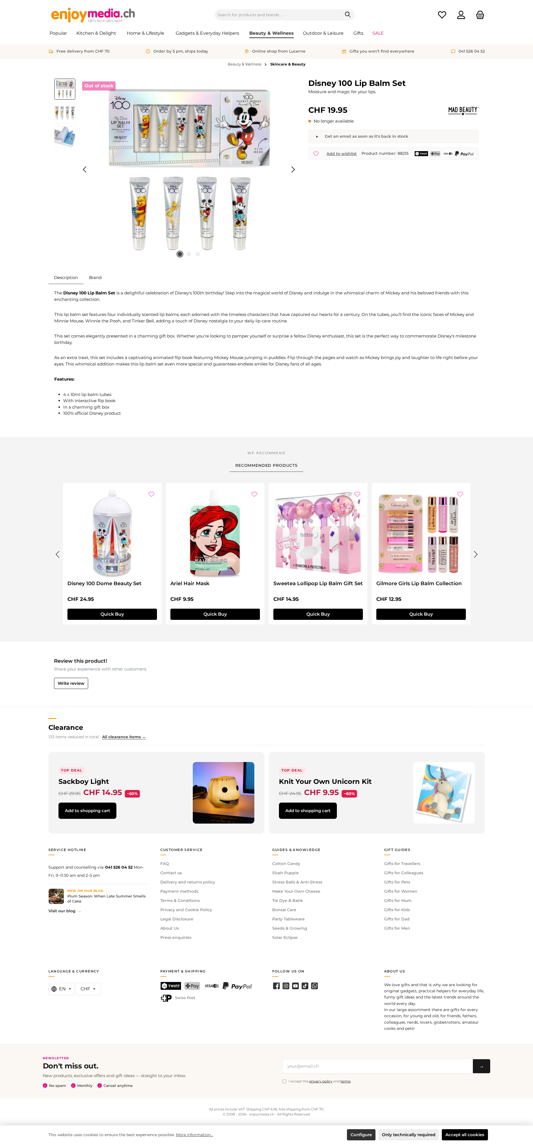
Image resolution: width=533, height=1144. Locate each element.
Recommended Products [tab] (266, 465)
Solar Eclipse (285, 937)
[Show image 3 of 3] (198, 254)
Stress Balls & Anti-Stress (297, 882)
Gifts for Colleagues (403, 873)
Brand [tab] (95, 277)
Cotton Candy (286, 863)
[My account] (461, 15)
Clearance (65, 727)
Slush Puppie (285, 873)
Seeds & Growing (289, 928)
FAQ (164, 863)
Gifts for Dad (397, 919)
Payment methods (179, 891)
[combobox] (278, 14)
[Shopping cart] (478, 15)
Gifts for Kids (397, 910)
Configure (361, 1134)
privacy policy (320, 1081)
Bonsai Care (284, 910)
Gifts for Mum (398, 900)
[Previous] (85, 169)
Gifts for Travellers (402, 863)
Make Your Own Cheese (296, 891)
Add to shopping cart (87, 810)
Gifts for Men (397, 928)
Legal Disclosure (176, 919)
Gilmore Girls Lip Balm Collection (419, 583)
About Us (169, 928)
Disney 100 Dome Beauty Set (104, 583)
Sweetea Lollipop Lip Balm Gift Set (318, 583)
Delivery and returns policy (187, 882)
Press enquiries (175, 937)
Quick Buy (112, 614)
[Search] (347, 14)
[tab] (65, 277)
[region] (176, 170)
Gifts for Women (400, 891)
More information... (194, 1134)
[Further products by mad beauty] (463, 111)
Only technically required (408, 1134)
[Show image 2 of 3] (189, 254)
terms (346, 1081)
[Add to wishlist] (151, 494)
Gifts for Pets (397, 882)
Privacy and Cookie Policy (186, 910)
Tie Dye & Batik (287, 900)
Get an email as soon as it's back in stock (366, 136)
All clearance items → (124, 736)
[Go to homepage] (93, 15)
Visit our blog (62, 911)
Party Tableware (288, 919)
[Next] (293, 169)
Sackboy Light (83, 781)
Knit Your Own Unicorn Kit (325, 781)
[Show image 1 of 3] (180, 254)
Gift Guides (397, 850)
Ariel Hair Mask (189, 583)
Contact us (171, 873)
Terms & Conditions (180, 900)
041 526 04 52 (119, 867)
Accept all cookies (464, 1134)
